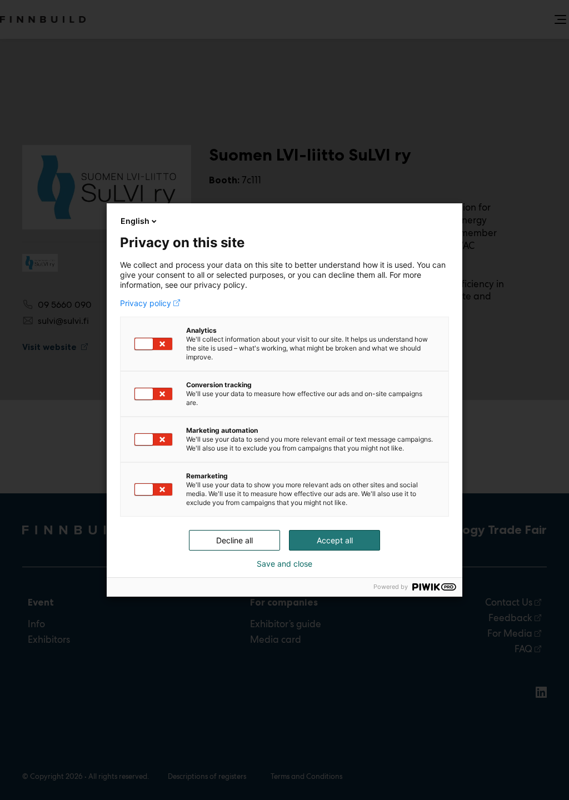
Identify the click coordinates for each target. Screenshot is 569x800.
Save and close (284, 563)
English (135, 221)
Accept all (335, 540)
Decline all (234, 540)
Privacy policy (145, 303)
